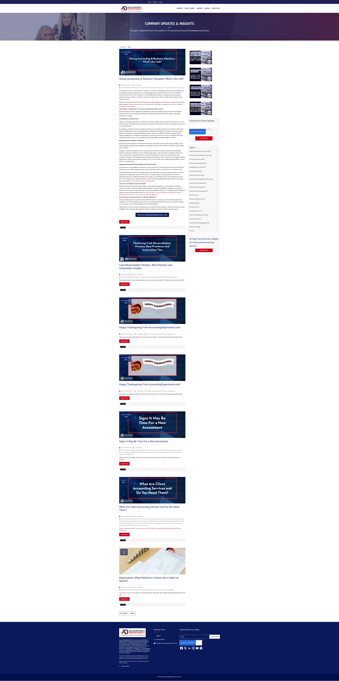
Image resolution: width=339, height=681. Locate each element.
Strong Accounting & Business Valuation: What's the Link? (151, 78)
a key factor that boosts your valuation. (143, 181)
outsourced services (169, 452)
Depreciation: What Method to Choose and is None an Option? (149, 579)
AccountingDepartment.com (133, 643)
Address (158, 636)
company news (171, 334)
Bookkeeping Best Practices (132, 590)
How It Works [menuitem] (190, 8)
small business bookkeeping (199, 223)
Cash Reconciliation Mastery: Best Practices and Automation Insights (145, 266)
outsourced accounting (148, 87)
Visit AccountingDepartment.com (152, 215)
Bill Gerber (128, 85)
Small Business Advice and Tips (133, 519)
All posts (123, 613)
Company (122, 47)
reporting (164, 277)
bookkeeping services (160, 87)
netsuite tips (194, 227)
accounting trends (128, 454)
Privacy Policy (125, 666)
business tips (178, 523)
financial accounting (158, 452)
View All (191, 231)
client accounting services (139, 525)
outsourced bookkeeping (125, 525)
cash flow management (150, 277)
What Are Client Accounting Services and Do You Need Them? (149, 508)
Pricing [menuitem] (207, 8)
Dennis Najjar (129, 274)
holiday (159, 334)
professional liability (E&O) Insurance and (133, 640)
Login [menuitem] (160, 2)
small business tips (124, 521)
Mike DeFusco (129, 334)
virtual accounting (130, 450)
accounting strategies (140, 450)
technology (194, 203)
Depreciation (123, 593)
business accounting (160, 521)
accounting (180, 87)
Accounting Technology (131, 277)
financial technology (197, 187)
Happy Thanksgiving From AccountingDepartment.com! (149, 327)
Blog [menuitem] (149, 2)
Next (132, 613)
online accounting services (145, 452)
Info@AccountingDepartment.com (166, 643)
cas (147, 525)
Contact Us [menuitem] (216, 8)
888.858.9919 (160, 639)
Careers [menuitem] (155, 2)
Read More (124, 222)
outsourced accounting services (133, 87)
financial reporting (172, 277)
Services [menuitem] (199, 8)
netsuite (159, 277)
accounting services (172, 87)
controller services (163, 590)
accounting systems (160, 523)
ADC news (164, 334)
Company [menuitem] (179, 8)
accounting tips (134, 452)
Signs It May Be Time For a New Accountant (143, 441)
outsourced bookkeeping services (145, 523)
